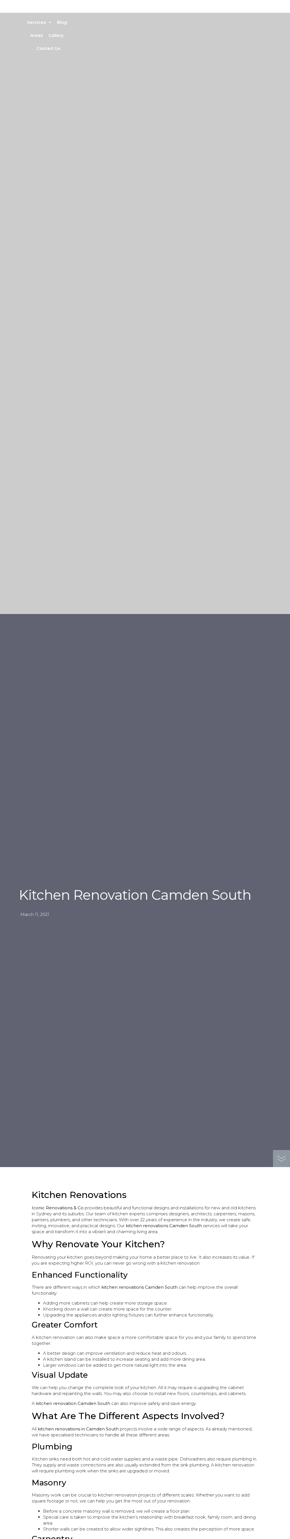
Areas (36, 35)
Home (33, 9)
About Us (55, 9)
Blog (62, 22)
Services (36, 22)
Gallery (56, 35)
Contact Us (48, 48)
